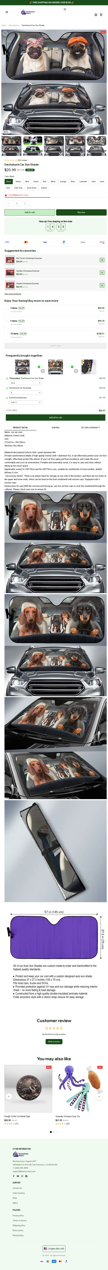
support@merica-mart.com (24, 1171)
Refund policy (18, 1235)
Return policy (18, 1230)
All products (14, 25)
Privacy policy (18, 1216)
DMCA (15, 1203)
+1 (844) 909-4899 (20, 1168)
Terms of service (20, 1221)
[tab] (51, 1132)
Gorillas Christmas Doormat (27, 271)
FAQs (15, 1198)
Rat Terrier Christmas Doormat (29, 258)
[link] (9, 9)
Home (3, 25)
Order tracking (19, 1193)
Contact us (17, 1188)
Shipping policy (19, 1225)
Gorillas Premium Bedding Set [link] (28, 8)
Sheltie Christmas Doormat (27, 283)
